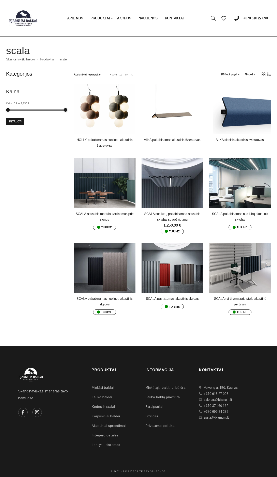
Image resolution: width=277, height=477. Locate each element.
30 (131, 74)
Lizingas (152, 416)
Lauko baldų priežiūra (162, 397)
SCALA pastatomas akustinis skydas (172, 298)
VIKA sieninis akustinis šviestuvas (240, 140)
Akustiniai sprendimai (109, 426)
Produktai (47, 59)
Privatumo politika (160, 426)
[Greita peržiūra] (108, 124)
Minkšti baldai (103, 387)
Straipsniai (154, 406)
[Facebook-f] (23, 412)
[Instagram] (37, 412)
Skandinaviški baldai (20, 59)
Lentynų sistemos (106, 445)
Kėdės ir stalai (103, 406)
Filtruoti (15, 121)
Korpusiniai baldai (106, 416)
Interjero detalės (105, 435)
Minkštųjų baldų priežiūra (165, 387)
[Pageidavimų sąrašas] (118, 124)
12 (120, 74)
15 (126, 74)
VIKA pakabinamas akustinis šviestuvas (172, 140)
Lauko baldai (102, 397)
